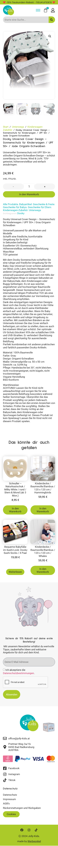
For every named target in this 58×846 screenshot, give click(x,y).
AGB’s (6, 803)
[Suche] (52, 19)
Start (5, 126)
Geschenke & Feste (43, 204)
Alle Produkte (10, 204)
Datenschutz (10, 794)
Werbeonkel (34, 841)
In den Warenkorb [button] (15, 510)
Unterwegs (18, 126)
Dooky (20, 213)
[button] (49, 36)
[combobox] (26, 19)
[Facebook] (21, 830)
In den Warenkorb (29, 194)
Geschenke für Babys (15, 207)
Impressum (9, 799)
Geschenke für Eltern (39, 207)
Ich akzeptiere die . (19, 671)
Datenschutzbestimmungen (18, 673)
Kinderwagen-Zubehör (15, 210)
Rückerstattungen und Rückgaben (22, 807)
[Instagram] (29, 830)
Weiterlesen (15, 571)
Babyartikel (25, 204)
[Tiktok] (36, 830)
